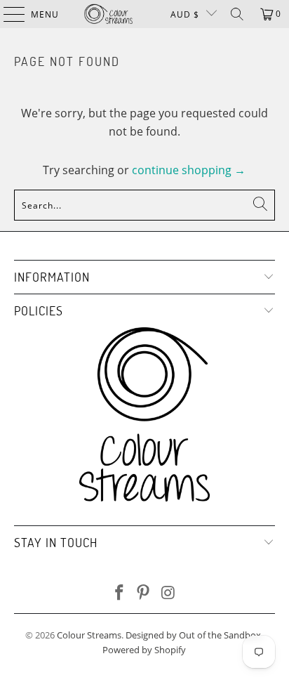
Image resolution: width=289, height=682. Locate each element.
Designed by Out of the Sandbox (193, 635)
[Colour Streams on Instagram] (168, 593)
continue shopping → (189, 170)
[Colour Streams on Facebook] (119, 593)
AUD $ (184, 14)
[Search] (237, 14)
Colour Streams (89, 635)
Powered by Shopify (144, 649)
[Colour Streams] (108, 14)
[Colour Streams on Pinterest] (143, 593)
